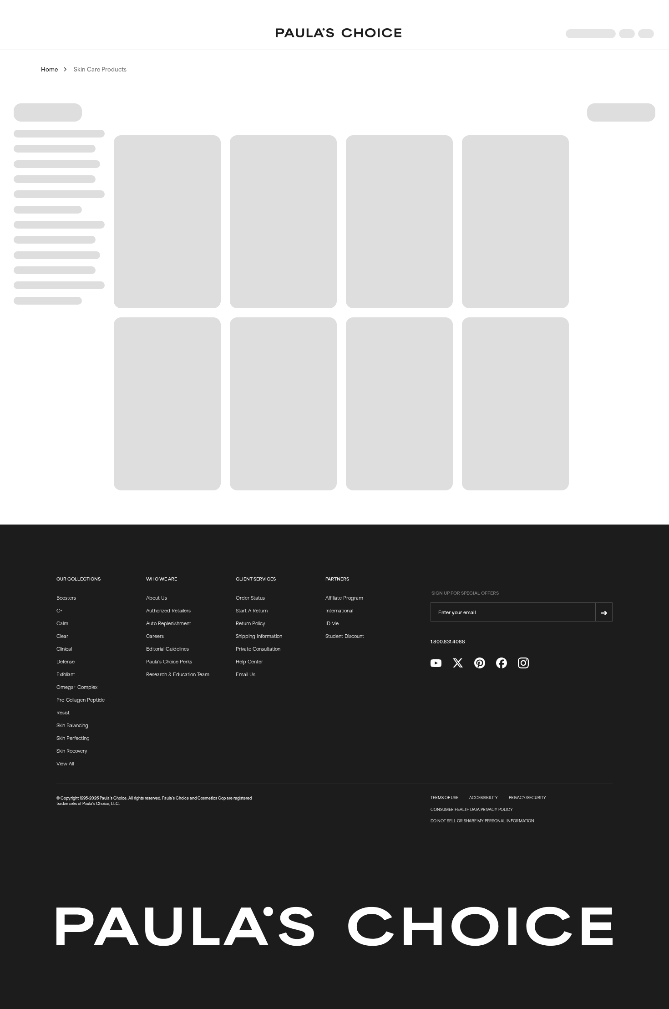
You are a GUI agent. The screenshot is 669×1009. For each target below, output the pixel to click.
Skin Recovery (71, 750)
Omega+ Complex (76, 686)
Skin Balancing (72, 725)
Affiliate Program (344, 597)
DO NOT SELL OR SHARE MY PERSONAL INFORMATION (482, 821)
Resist (63, 712)
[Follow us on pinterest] (479, 663)
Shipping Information (259, 635)
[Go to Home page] (338, 33)
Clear (62, 635)
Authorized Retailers (168, 610)
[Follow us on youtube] (436, 663)
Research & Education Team (177, 674)
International (339, 610)
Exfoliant (65, 674)
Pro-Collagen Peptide (80, 699)
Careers (155, 635)
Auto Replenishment (168, 623)
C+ (59, 610)
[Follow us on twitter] (457, 663)
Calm (62, 623)
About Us (156, 597)
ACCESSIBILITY (483, 797)
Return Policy (250, 623)
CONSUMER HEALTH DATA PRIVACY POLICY (472, 809)
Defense (65, 661)
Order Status (250, 597)
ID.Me (332, 623)
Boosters (66, 597)
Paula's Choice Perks (169, 661)
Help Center (249, 661)
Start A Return (252, 610)
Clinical (64, 648)
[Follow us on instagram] (523, 663)
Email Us (245, 674)
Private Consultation (258, 648)
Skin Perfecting (73, 737)
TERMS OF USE (444, 797)
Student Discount (344, 635)
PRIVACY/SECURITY (527, 797)
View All (65, 763)
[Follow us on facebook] (501, 663)
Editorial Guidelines (167, 648)
